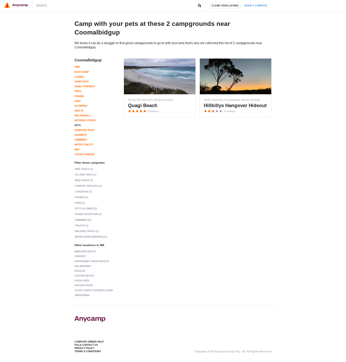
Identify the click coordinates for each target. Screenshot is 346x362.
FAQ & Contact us (86, 345)
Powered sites (84, 130)
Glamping (80, 105)
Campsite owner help (89, 341)
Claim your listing (225, 5)
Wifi (76, 149)
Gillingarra (82, 266)
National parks (85, 120)
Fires (77, 91)
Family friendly (84, 86)
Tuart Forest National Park (93, 290)
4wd (77, 67)
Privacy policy (84, 348)
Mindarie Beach (85, 251)
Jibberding (82, 295)
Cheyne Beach (84, 275)
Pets (77, 125)
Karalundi (81, 280)
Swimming (80, 139)
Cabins (79, 76)
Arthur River (83, 285)
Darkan (79, 271)
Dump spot (81, 81)
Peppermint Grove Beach (91, 261)
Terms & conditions (87, 351)
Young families (84, 154)
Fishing (79, 96)
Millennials (82, 115)
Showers (80, 135)
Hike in (78, 110)
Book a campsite (256, 5)
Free (77, 101)
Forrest (80, 256)
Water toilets (83, 144)
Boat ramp (81, 72)
